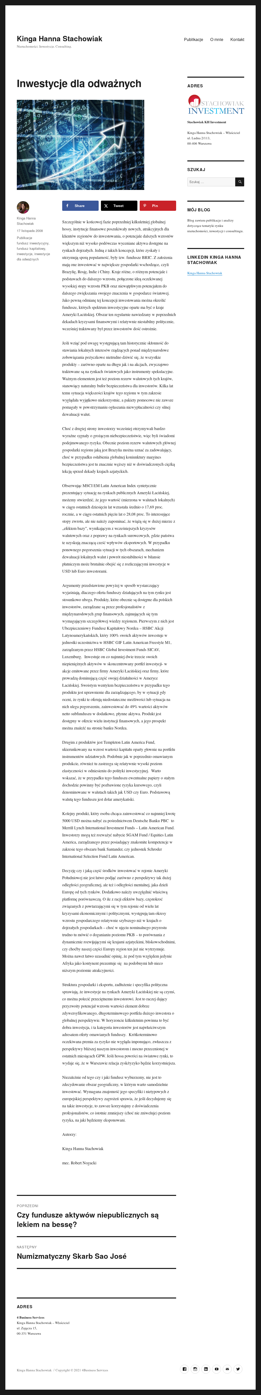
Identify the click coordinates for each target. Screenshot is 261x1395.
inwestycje (24, 253)
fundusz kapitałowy (31, 248)
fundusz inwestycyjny (32, 243)
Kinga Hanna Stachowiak (59, 38)
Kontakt (237, 39)
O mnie (216, 39)
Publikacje (193, 39)
